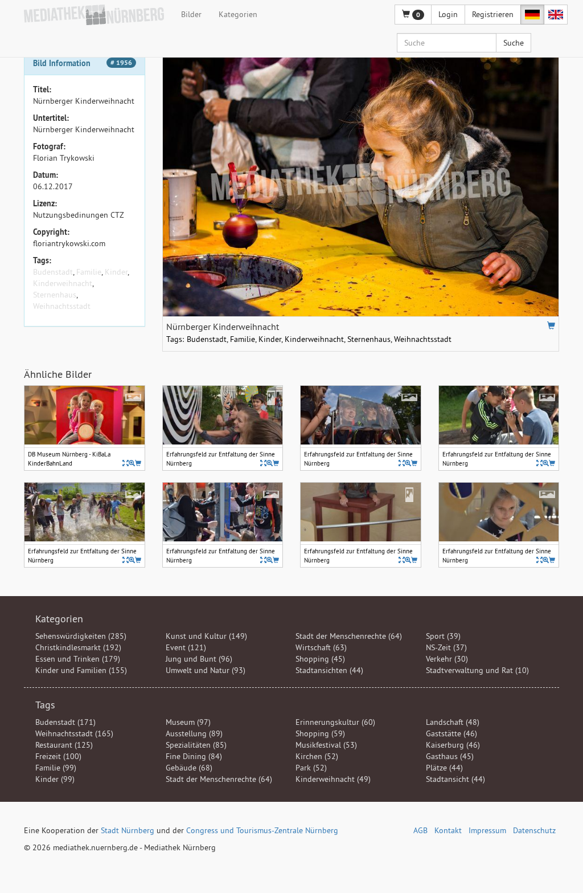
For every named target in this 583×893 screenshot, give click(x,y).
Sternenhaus (54, 294)
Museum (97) (188, 722)
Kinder (116, 272)
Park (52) (311, 767)
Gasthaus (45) (450, 756)
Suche (513, 43)
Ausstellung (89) (194, 733)
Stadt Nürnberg (127, 830)
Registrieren (493, 14)
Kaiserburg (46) (453, 745)
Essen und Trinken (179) (77, 659)
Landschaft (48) (452, 722)
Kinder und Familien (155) (81, 670)
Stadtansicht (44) (455, 779)
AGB (420, 830)
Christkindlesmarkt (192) (78, 647)
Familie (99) (55, 767)
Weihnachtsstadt (62, 306)
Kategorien (238, 14)
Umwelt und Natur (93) (205, 670)
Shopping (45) (320, 659)
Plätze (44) (444, 767)
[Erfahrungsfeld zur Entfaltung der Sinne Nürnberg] (269, 463)
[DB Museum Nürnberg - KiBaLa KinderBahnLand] (132, 463)
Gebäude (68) (189, 767)
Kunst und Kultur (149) (206, 636)
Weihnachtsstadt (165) (74, 733)
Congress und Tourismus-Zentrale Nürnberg (262, 830)
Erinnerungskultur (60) (335, 722)
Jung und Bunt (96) (199, 659)
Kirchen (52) (316, 756)
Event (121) (186, 647)
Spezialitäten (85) (196, 745)
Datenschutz (534, 830)
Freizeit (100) (58, 756)
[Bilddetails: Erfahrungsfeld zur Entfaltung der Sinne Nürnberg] (263, 463)
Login (448, 14)
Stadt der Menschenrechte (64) (348, 636)
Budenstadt (53, 272)
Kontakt (448, 830)
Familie (88, 272)
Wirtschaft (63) (321, 647)
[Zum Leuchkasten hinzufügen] (551, 325)
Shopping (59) (320, 733)
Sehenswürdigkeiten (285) (80, 636)
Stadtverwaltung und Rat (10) (477, 670)
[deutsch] (532, 15)
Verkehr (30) (447, 659)
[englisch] (556, 15)
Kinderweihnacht (62, 283)
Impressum (487, 830)
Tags (45, 704)
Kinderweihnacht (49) (333, 779)
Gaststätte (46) (451, 733)
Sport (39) (443, 636)
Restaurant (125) (64, 745)
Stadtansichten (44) (329, 670)
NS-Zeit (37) (446, 647)
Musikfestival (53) (326, 745)
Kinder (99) (55, 779)
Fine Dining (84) (194, 756)
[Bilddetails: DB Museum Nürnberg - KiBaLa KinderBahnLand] (125, 463)
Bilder (191, 14)
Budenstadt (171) (65, 722)
